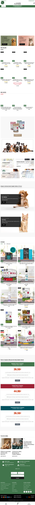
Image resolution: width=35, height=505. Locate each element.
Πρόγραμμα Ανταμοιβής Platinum (27, 489)
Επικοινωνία (2, 489)
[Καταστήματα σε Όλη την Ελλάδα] (18, 462)
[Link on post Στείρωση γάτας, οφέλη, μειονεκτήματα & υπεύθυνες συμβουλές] (17, 443)
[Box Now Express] (18, 465)
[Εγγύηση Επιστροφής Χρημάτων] (3, 465)
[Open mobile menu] (1, 3)
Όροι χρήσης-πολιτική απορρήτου (5, 485)
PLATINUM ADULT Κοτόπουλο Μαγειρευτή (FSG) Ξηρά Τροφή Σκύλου (6, 63)
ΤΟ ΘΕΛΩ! (17, 380)
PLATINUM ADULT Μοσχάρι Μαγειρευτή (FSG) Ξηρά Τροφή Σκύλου (17, 63)
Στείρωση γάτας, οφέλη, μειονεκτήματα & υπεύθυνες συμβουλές (16, 453)
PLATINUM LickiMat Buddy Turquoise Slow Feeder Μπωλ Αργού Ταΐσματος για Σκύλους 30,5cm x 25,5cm (6, 108)
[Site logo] (17, 3)
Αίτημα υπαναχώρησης (15, 491)
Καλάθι (13, 488)
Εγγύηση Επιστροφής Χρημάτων (9, 464)
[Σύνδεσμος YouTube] (29, 492)
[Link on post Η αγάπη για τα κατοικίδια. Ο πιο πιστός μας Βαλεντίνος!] (6, 443)
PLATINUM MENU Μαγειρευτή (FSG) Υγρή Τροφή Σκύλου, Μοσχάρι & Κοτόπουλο (29, 80)
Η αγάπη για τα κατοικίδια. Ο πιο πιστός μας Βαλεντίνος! (6, 453)
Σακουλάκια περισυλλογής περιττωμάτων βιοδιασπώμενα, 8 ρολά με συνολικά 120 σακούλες (17, 108)
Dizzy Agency (24, 500)
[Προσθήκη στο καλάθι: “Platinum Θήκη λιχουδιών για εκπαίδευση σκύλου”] (25, 105)
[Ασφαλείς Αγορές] (3, 462)
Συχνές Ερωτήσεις (14, 489)
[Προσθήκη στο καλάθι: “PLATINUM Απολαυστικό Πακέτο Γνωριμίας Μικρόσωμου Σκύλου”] (2, 345)
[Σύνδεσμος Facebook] (24, 492)
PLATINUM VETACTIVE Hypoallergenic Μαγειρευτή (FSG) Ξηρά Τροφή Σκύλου (29, 63)
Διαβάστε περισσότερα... (3, 456)
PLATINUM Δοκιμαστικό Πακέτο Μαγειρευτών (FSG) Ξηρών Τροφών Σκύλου (17, 80)
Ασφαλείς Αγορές (7, 461)
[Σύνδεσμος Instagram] (26, 492)
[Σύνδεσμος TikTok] (31, 492)
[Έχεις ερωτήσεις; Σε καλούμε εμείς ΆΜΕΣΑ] (2, 2)
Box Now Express (22, 464)
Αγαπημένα (13, 485)
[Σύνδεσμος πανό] (9, 41)
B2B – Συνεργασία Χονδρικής (27, 485)
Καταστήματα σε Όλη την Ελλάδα (24, 461)
